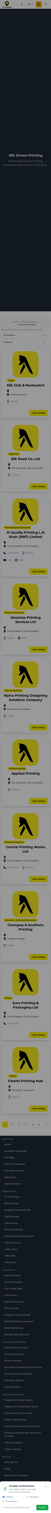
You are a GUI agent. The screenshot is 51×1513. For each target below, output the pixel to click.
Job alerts (33, 1497)
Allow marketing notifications (18, 1507)
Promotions (11, 1501)
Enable (42, 1507)
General (9, 1497)
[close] (45, 1486)
